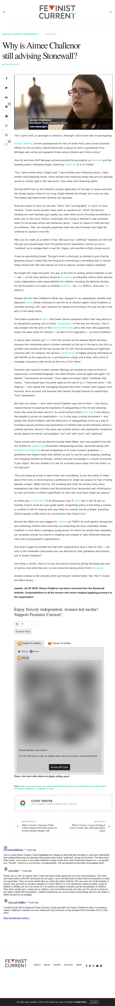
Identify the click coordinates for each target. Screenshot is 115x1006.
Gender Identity (31, 34)
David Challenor (44, 786)
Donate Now (23, 631)
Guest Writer (41, 801)
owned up (71, 164)
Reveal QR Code (59, 767)
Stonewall (66, 277)
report (45, 319)
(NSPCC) (66, 285)
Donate (68, 965)
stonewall (30, 789)
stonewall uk (42, 789)
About (37, 965)
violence (62, 521)
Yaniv (77, 500)
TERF (52, 789)
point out (87, 412)
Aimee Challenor (23, 143)
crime (29, 302)
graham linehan (82, 786)
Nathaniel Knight (98, 786)
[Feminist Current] (57, 11)
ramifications (68, 352)
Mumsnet (97, 160)
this (107, 285)
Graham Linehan (12, 64)
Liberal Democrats (62, 327)
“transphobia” (65, 323)
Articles (6, 34)
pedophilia (19, 789)
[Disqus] (57, 882)
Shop (79, 965)
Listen (57, 965)
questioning (38, 445)
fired (48, 340)
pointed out (37, 500)
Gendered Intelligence (26, 450)
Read (47, 965)
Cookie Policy (80, 1002)
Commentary (17, 34)
